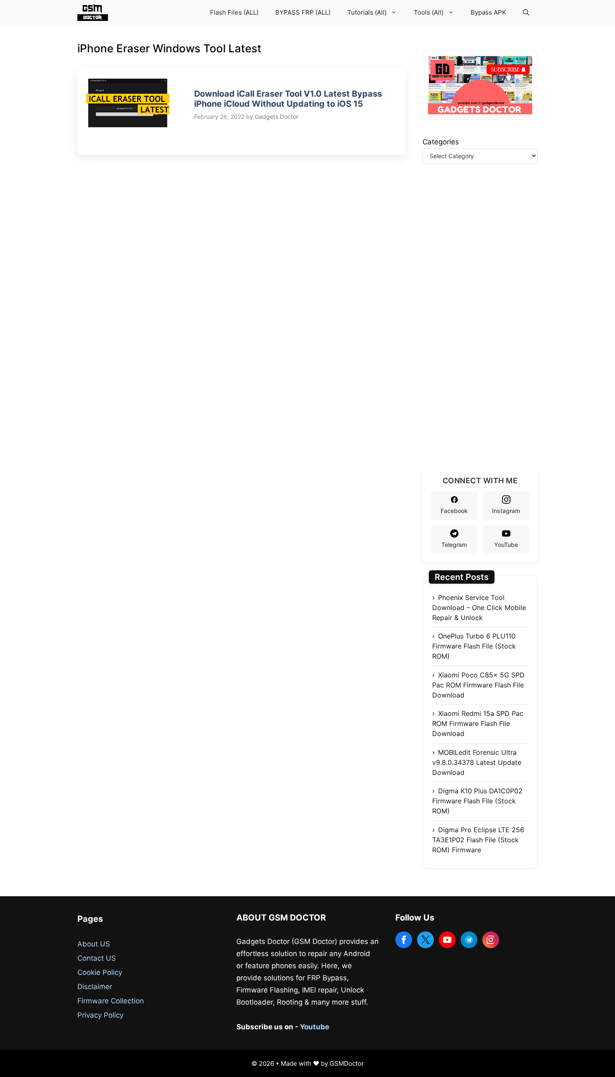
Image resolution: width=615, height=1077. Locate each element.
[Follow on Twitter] (425, 939)
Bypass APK (488, 12)
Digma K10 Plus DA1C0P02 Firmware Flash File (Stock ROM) (477, 801)
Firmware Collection (110, 1001)
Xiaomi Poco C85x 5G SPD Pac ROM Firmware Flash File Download (478, 685)
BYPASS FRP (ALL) (303, 12)
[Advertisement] (485, 325)
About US (93, 944)
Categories (441, 142)
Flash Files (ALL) (234, 12)
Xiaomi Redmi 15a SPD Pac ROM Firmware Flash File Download (477, 723)
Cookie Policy (99, 972)
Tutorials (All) (367, 12)
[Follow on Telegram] (469, 939)
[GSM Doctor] (94, 12)
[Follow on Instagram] (490, 939)
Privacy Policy (100, 1015)
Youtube (314, 1027)
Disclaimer (94, 986)
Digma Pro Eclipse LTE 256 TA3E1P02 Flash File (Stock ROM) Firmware (478, 840)
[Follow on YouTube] (447, 939)
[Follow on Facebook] (403, 939)
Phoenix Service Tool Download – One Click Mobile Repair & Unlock (479, 607)
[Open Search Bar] (526, 12)
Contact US (96, 958)
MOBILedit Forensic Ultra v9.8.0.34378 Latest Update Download (476, 762)
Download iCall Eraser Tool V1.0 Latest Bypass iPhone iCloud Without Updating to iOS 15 (288, 99)
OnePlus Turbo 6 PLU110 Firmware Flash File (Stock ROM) (474, 646)
